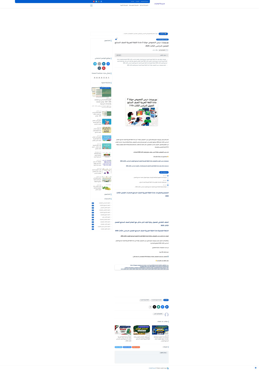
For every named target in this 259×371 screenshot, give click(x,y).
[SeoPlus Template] (168, 368)
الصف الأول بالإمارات (101, 229)
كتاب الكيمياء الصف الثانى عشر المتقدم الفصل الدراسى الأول (96, 171)
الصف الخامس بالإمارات (101, 210)
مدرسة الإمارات (159, 4)
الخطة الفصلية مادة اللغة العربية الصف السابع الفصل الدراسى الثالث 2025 (142, 231)
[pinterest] (94, 1)
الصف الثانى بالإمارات (101, 224)
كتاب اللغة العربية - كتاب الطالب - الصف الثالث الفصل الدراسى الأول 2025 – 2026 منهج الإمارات (96, 147)
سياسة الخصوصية (144, 1)
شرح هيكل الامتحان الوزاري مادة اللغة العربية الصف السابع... (153, 182)
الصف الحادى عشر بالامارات (101, 226)
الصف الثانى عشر (101, 217)
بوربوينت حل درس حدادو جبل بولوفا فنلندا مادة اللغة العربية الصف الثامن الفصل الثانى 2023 (96, 163)
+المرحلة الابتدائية (144, 5)
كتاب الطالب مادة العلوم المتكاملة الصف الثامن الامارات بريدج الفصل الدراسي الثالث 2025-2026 (97, 188)
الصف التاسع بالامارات (101, 212)
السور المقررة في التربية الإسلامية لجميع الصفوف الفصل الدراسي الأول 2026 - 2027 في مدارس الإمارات (96, 180)
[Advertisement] (129, 21)
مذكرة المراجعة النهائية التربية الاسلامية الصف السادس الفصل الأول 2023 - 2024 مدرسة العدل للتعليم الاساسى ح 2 (96, 155)
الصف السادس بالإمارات (101, 203)
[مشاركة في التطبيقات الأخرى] (150, 307)
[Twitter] (99, 63)
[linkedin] (103, 63)
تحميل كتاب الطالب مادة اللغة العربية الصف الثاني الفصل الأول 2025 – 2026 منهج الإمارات (96, 139)
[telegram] (96, 1)
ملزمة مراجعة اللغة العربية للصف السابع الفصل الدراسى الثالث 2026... (150, 187)
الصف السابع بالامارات (101, 205)
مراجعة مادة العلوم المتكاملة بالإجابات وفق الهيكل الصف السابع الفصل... (150, 177)
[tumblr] (99, 1)
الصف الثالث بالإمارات (101, 222)
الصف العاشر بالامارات (101, 219)
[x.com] (91, 1)
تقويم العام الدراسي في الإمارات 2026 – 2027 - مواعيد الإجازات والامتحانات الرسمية (102, 102)
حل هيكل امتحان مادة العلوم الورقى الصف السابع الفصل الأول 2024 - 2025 (96, 130)
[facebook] (101, 1)
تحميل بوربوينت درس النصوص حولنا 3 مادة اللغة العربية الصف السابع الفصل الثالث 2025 (146, 65)
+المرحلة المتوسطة (134, 5)
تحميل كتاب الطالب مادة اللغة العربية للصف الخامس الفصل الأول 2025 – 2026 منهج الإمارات (96, 122)
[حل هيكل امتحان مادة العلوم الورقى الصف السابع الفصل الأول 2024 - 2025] (106, 130)
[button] (162, 307)
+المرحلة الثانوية (124, 5)
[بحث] (91, 5)
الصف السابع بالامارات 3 (162, 39)
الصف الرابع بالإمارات (101, 214)
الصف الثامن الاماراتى (101, 207)
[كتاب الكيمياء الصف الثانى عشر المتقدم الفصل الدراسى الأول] (106, 171)
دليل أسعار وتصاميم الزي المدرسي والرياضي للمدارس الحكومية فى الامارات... (140, 33)
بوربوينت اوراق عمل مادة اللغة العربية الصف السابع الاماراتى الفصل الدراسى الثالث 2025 (147, 166)
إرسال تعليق (163, 352)
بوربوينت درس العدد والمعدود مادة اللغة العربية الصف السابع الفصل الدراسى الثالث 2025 (144, 161)
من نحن (132, 1)
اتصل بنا (137, 1)
